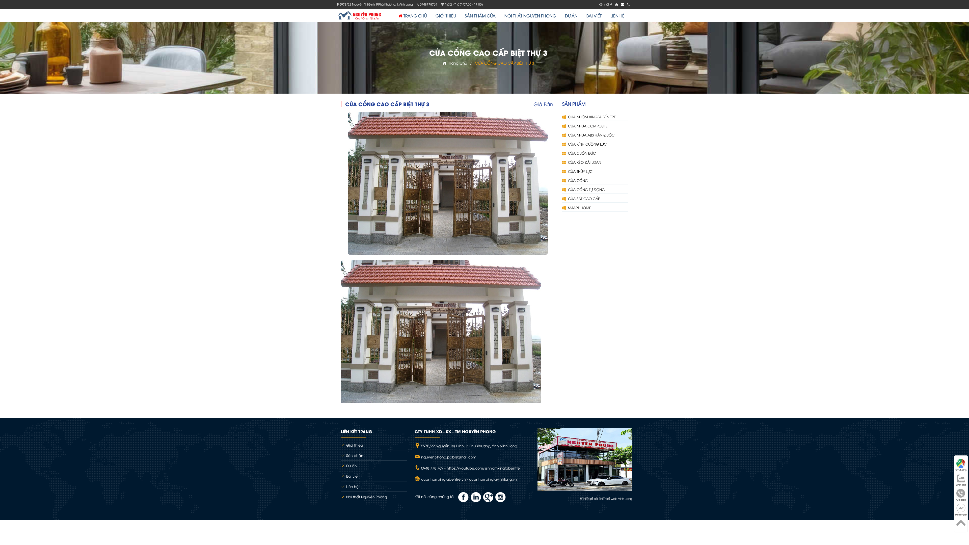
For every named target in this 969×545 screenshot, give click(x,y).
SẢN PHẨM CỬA (480, 15)
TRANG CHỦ (414, 15)
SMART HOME (579, 207)
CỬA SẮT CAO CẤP (583, 198)
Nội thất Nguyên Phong (366, 496)
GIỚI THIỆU (446, 15)
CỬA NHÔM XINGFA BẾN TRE (591, 116)
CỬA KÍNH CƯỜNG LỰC (587, 144)
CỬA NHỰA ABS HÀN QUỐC (590, 134)
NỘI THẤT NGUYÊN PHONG (530, 15)
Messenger (961, 514)
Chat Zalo (961, 484)
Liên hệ (352, 486)
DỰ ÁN (571, 15)
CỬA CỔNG (577, 180)
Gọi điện (961, 499)
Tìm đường (960, 469)
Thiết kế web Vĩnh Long (615, 498)
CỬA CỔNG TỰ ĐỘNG (586, 189)
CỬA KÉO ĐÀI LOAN (584, 162)
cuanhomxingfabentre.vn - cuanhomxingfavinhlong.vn (468, 479)
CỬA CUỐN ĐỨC (581, 153)
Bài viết (352, 476)
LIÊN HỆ (617, 15)
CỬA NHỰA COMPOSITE (587, 125)
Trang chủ (456, 62)
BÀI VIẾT (594, 15)
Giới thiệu (354, 445)
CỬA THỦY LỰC (580, 171)
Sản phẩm (354, 455)
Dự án (351, 465)
